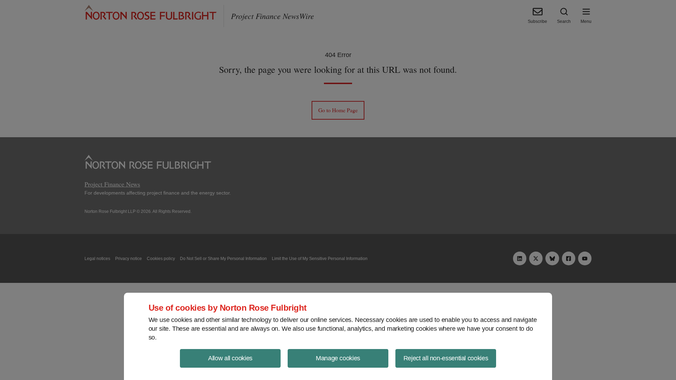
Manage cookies (338, 358)
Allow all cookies (230, 358)
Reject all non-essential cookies (445, 358)
